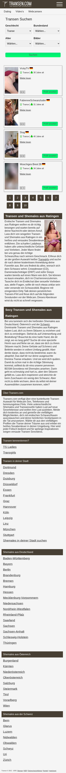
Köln (6, 512)
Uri (5, 754)
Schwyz (8, 748)
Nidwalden (10, 737)
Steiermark (10, 688)
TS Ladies (10, 447)
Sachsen (9, 626)
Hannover (9, 506)
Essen (7, 489)
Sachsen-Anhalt (13, 631)
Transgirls (43, 259)
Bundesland (41, 25)
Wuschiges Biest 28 (30, 164)
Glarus (7, 726)
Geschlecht (12, 25)
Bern (6, 720)
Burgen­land (10, 660)
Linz (6, 523)
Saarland (9, 620)
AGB (25, 770)
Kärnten (8, 666)
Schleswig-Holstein (15, 637)
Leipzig (8, 518)
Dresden (8, 473)
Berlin (7, 569)
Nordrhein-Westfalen (16, 609)
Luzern (7, 731)
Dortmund (9, 467)
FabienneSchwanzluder (33, 100)
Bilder (37, 38)
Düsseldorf (10, 484)
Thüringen (10, 642)
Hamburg (9, 586)
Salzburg (9, 683)
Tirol (6, 694)
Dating (7, 11)
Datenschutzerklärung (35, 770)
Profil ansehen (50, 92)
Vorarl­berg (10, 700)
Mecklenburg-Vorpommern (20, 597)
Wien (6, 705)
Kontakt (45, 770)
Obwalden (10, 743)
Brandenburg (11, 575)
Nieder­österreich (14, 671)
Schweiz (45, 324)
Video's (20, 11)
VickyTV (24, 68)
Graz (6, 501)
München (9, 529)
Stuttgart (8, 534)
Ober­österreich (13, 677)
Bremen (8, 580)
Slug (22, 132)
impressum (52, 770)
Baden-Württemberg (16, 558)
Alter (8, 38)
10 (25, 205)
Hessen (8, 592)
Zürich (7, 759)
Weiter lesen (25, 78)
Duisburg (9, 478)
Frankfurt (9, 495)
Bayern (8, 564)
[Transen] (17, 6)
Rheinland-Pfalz (13, 614)
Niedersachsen (13, 603)
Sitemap (20, 770)
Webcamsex (35, 11)
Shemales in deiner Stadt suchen (25, 540)
